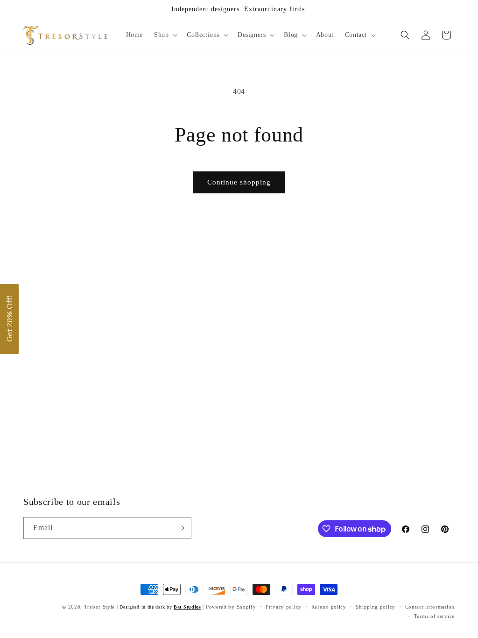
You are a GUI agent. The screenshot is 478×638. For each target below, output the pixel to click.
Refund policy (328, 607)
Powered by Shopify (231, 607)
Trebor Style (99, 607)
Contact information (430, 607)
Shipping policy (375, 607)
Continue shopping (239, 182)
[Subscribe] (180, 528)
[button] (164, 35)
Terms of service (434, 616)
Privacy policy (284, 607)
